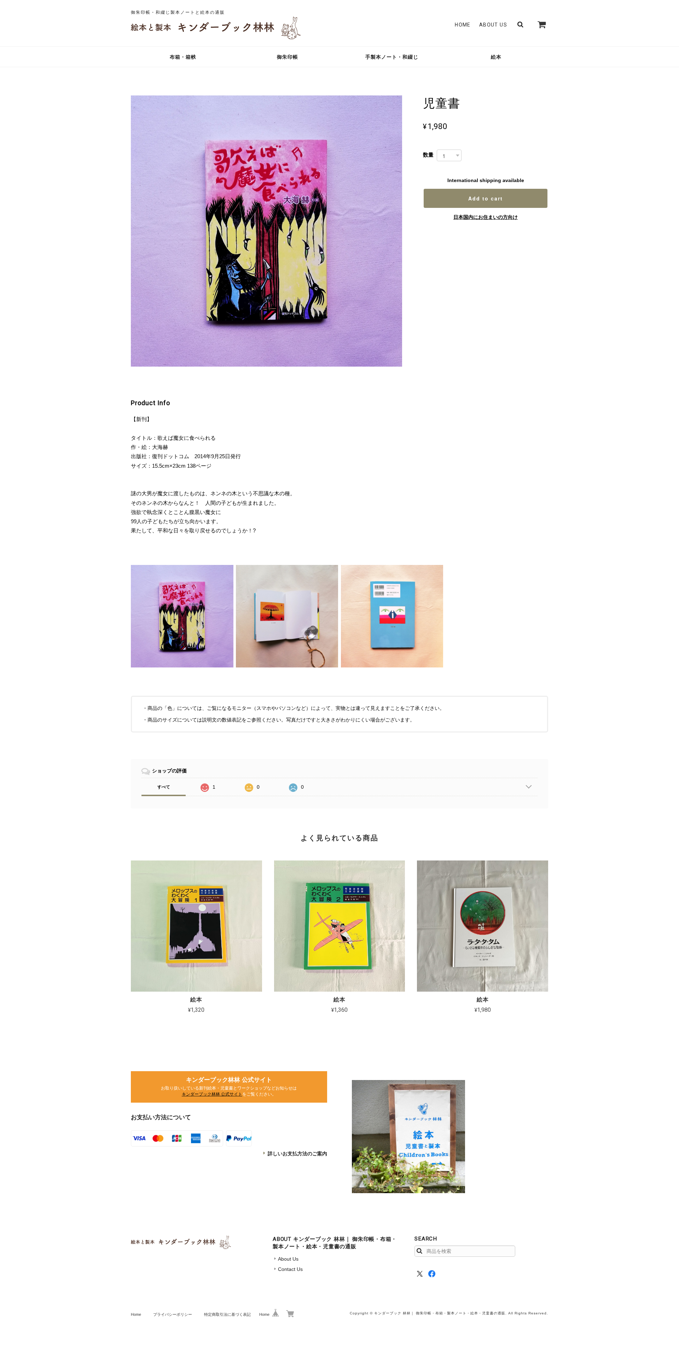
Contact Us (290, 1269)
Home (463, 25)
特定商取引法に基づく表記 (227, 1314)
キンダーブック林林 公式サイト (212, 1094)
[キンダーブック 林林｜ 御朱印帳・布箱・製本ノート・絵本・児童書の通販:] (408, 1136)
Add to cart (485, 198)
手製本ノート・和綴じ (391, 57)
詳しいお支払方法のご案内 (297, 1153)
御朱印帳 (287, 57)
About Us (493, 25)
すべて (163, 786)
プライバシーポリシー (172, 1314)
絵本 (496, 57)
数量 (428, 155)
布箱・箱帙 (183, 57)
